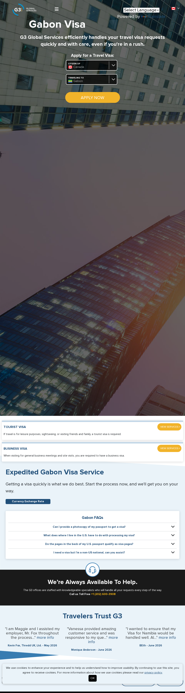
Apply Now (92, 98)
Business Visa (15, 448)
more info (45, 638)
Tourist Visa (15, 427)
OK (93, 678)
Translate (156, 16)
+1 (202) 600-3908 (103, 594)
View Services (170, 426)
